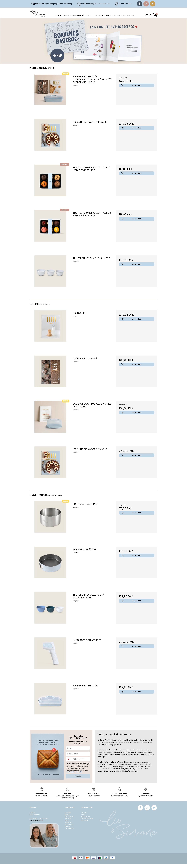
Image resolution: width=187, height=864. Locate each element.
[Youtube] (152, 3)
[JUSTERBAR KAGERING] (50, 521)
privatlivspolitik (70, 772)
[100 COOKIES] (50, 330)
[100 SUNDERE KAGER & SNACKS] (50, 139)
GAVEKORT (100, 15)
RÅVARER (85, 15)
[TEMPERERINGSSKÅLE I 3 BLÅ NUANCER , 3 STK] (50, 612)
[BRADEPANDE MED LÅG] (50, 703)
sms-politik (79, 772)
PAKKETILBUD (128, 15)
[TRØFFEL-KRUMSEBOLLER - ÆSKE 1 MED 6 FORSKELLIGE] (50, 185)
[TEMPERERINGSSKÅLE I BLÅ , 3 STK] (50, 275)
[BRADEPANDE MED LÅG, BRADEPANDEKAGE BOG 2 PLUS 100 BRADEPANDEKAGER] (50, 94)
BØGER (66, 15)
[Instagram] (146, 3)
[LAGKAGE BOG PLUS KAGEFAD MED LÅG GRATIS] (50, 421)
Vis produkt (136, 85)
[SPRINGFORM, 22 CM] (50, 567)
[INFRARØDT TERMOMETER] (50, 657)
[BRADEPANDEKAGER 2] (50, 376)
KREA (92, 15)
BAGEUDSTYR (76, 15)
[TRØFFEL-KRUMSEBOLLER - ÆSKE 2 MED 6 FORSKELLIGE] (50, 230)
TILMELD (78, 776)
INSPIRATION (111, 15)
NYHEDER (59, 15)
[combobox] (69, 759)
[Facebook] (139, 3)
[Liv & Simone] (37, 13)
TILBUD (119, 15)
